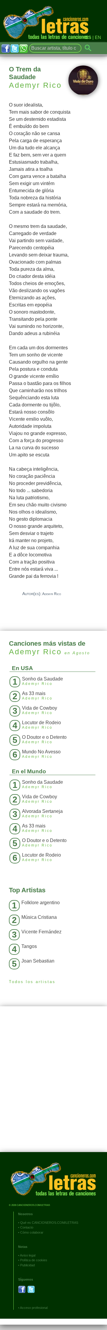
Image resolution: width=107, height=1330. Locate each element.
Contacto (26, 1227)
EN (98, 37)
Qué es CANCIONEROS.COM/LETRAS (49, 1222)
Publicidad (27, 1265)
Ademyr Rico (35, 85)
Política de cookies (33, 1260)
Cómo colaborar (31, 1232)
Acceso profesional (34, 1307)
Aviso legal (27, 1255)
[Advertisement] (53, 1083)
